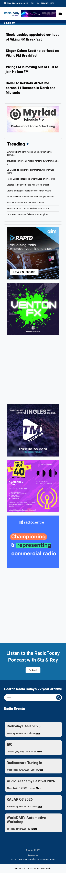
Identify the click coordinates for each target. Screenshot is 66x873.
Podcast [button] (33, 670)
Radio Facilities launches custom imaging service (30, 197)
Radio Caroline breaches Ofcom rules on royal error (31, 179)
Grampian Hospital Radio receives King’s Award (29, 191)
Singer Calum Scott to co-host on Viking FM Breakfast (32, 53)
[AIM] (33, 253)
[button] (58, 697)
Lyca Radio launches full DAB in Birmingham (28, 214)
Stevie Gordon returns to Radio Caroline (25, 202)
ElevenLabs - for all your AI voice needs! (33, 868)
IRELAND (44, 3)
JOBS (52, 3)
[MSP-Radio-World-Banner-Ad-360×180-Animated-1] (33, 119)
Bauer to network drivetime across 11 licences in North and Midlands (31, 88)
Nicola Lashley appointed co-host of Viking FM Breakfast (32, 37)
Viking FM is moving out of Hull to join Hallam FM (32, 69)
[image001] (33, 486)
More (38, 733)
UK (38, 3)
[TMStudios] (33, 430)
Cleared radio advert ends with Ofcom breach (28, 185)
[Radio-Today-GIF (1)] (33, 541)
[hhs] (33, 309)
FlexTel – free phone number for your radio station (33, 859)
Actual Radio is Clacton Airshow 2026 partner (28, 208)
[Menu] (60, 13)
